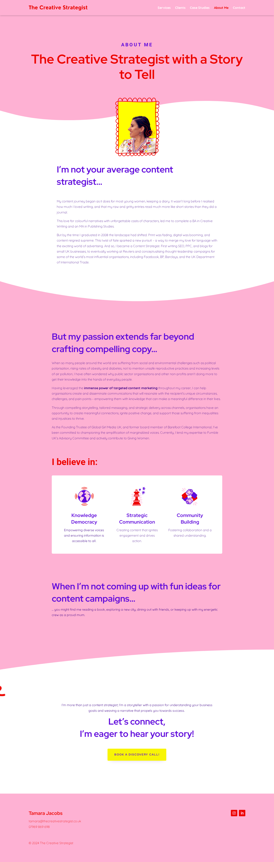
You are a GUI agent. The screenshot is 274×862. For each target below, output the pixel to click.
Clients (180, 8)
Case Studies (200, 8)
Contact (239, 8)
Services (164, 8)
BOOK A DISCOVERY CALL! (136, 754)
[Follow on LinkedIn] (242, 813)
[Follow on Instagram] (234, 813)
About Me (221, 8)
